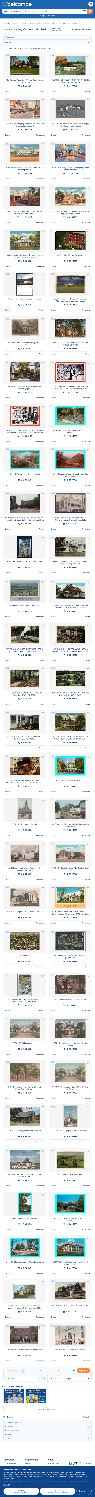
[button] (84, 11)
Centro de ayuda (53, 1463)
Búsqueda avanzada (47, 16)
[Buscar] (90, 11)
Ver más (6, 1485)
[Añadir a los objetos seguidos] (42, 56)
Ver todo (86, 1417)
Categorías (9, 37)
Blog (27, 1463)
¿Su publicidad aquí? (47, 1409)
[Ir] (44, 1379)
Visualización (14, 48)
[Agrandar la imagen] (24, 65)
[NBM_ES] (35, 1396)
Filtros (8, 42)
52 (74, 1371)
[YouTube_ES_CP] (13, 1396)
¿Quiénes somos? (10, 1463)
